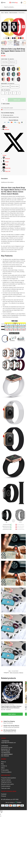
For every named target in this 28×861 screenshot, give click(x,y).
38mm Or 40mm (5, 86)
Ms (10, 93)
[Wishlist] (20, 684)
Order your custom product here (11, 117)
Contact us (4, 766)
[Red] (8, 79)
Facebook (3, 794)
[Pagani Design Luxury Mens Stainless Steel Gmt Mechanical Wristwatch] (12, 692)
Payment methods (6, 780)
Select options (12, 714)
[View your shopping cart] (24, 3)
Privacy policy (5, 770)
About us (3, 761)
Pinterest (3, 796)
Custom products (5, 786)
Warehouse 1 (13, 62)
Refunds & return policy (7, 784)
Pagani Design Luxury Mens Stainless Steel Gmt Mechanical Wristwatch (11, 707)
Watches (6, 12)
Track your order (5, 788)
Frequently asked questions (8, 778)
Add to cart (17, 100)
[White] (13, 79)
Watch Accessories (13, 12)
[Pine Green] (13, 74)
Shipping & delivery (6, 782)
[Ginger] (18, 69)
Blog (2, 763)
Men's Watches (5, 704)
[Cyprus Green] (13, 69)
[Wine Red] (18, 79)
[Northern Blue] (8, 74)
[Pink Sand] (3, 79)
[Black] (3, 69)
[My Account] (21, 3)
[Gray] (3, 74)
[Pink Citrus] (18, 74)
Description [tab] (4, 178)
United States (5, 62)
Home (2, 12)
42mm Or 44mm (15, 86)
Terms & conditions (6, 772)
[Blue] (8, 69)
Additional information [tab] (7, 182)
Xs (18, 93)
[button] (6, 99)
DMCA (3, 768)
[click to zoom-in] (13, 26)
